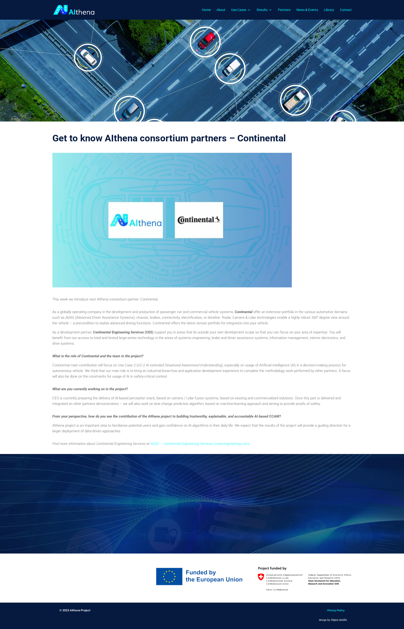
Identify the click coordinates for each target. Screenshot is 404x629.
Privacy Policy (336, 610)
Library (329, 10)
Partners (284, 10)
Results (262, 10)
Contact (346, 10)
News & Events (307, 10)
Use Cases (238, 10)
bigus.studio (339, 620)
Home (206, 10)
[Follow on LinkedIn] (288, 524)
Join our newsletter (248, 524)
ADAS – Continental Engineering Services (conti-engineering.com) (200, 444)
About (220, 10)
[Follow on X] (298, 524)
